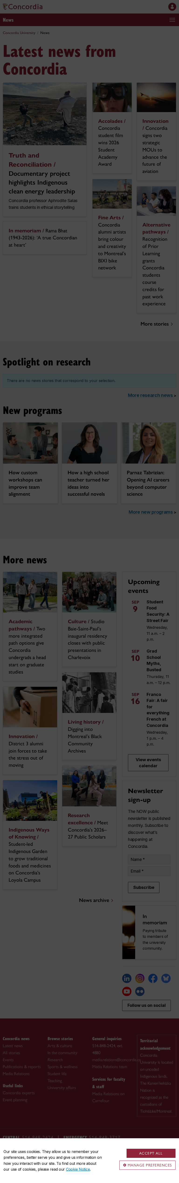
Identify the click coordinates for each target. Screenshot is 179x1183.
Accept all (151, 1153)
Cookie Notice (78, 1169)
